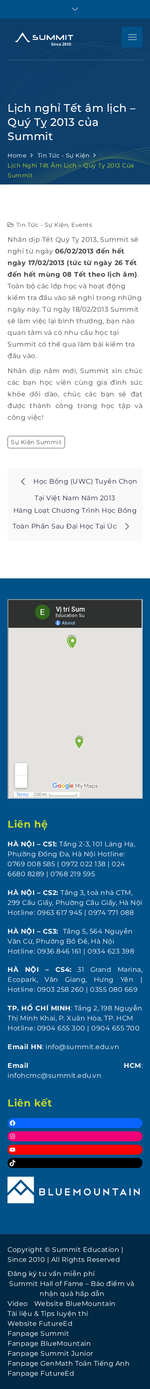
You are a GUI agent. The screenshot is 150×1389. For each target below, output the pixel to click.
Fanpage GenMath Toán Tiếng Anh (69, 1363)
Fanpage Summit (38, 1333)
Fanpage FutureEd (41, 1373)
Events (81, 225)
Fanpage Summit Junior (50, 1353)
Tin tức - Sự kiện (42, 225)
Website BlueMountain (75, 1304)
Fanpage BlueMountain (49, 1343)
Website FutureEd (40, 1324)
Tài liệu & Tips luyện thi (48, 1314)
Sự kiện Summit (36, 442)
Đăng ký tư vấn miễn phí (51, 1274)
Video (18, 1304)
